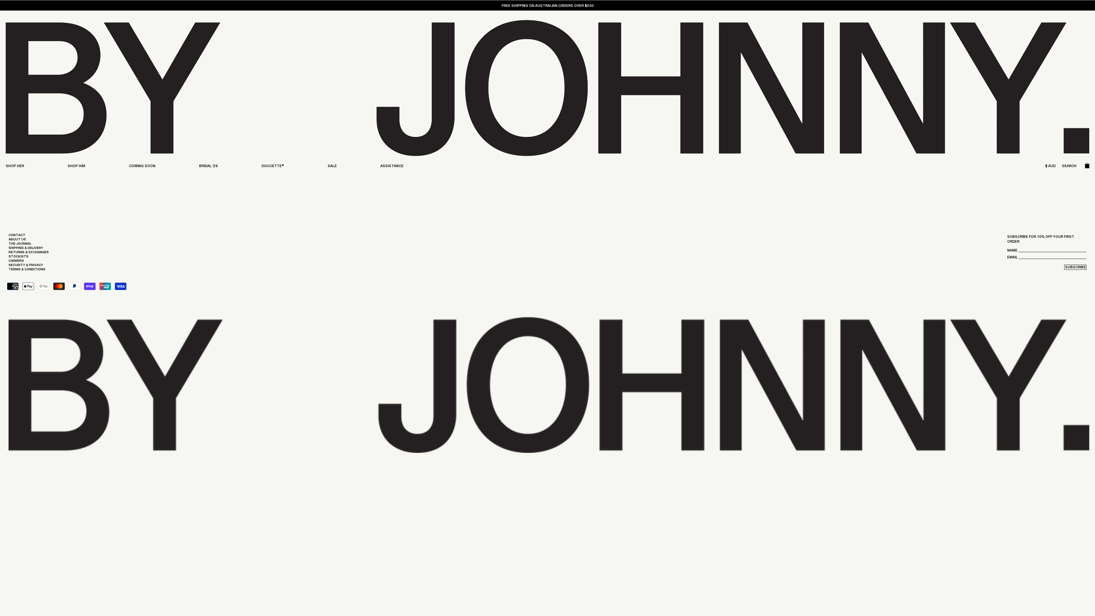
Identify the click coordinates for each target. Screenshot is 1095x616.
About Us (17, 240)
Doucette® (272, 167)
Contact (17, 236)
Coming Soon (142, 167)
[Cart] (1087, 167)
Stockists (19, 257)
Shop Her (15, 167)
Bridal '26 (208, 167)
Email (1012, 258)
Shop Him (76, 167)
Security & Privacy (26, 266)
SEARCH (1069, 167)
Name (1012, 251)
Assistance (391, 167)
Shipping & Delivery (26, 249)
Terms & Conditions (27, 270)
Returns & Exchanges (29, 253)
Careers (16, 262)
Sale (332, 167)
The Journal (20, 245)
